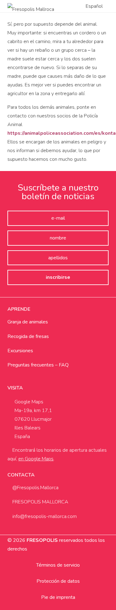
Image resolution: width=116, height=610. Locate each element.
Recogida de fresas (28, 336)
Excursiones (20, 350)
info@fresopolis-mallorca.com (44, 516)
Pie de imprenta (58, 597)
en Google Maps (36, 458)
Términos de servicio (58, 565)
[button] (97, 6)
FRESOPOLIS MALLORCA (39, 501)
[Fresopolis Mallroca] (30, 6)
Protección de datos (58, 581)
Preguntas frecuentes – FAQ (38, 365)
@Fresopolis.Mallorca (34, 487)
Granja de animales (27, 321)
